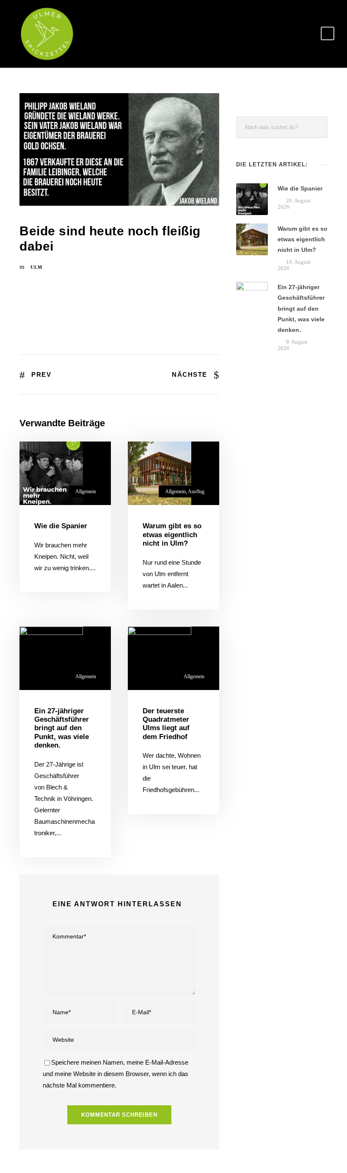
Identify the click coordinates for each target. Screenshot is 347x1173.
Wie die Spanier (60, 526)
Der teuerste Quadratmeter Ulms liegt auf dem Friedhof (166, 724)
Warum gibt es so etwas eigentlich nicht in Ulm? (172, 534)
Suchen (317, 127)
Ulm (36, 267)
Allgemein (85, 491)
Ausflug (196, 491)
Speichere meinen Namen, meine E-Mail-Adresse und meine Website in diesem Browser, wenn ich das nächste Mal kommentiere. (115, 1074)
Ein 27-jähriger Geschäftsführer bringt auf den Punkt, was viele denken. (61, 728)
